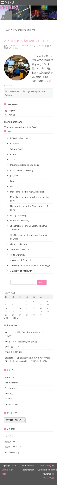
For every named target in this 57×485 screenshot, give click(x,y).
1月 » (15, 318)
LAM (12, 181)
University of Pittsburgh (21, 270)
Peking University (18, 215)
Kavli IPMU (15, 143)
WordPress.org (12, 452)
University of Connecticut (22, 260)
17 (41, 308)
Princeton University (19, 220)
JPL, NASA (15, 175)
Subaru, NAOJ (16, 149)
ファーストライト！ (14, 346)
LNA (12, 186)
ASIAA (13, 154)
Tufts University (17, 254)
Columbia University (19, 249)
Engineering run (33, 91)
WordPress (48, 477)
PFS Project (11, 45)
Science (8, 398)
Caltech (13, 159)
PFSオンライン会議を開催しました (21, 341)
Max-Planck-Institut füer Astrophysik (27, 191)
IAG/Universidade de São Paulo (24, 165)
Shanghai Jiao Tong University (24, 225)
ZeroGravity (45, 465)
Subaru (8, 95)
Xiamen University (18, 244)
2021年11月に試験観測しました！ (26, 41)
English (12, 110)
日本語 (12, 114)
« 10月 (7, 318)
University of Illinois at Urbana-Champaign (30, 265)
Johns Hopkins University (21, 170)
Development (14, 91)
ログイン (9, 436)
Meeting (9, 393)
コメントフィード (13, 447)
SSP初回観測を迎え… (14, 352)
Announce (9, 377)
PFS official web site (19, 138)
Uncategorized (12, 404)
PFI (43, 91)
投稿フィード (11, 441)
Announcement (12, 382)
